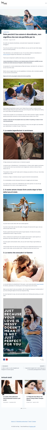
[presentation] (11, 387)
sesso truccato (40, 284)
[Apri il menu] (46, 3)
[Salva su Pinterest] (7, 359)
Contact (34, 421)
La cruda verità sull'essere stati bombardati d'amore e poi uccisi (11, 398)
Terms (29, 421)
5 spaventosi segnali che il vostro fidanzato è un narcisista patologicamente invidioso (35, 368)
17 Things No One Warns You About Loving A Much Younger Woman (34, 398)
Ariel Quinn (6, 39)
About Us (13, 421)
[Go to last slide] (3, 393)
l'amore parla (6, 32)
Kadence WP (33, 426)
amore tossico (6, 54)
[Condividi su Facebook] (4, 359)
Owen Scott (29, 402)
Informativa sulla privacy (22, 421)
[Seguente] (44, 393)
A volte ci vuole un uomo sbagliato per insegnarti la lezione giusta (10, 368)
